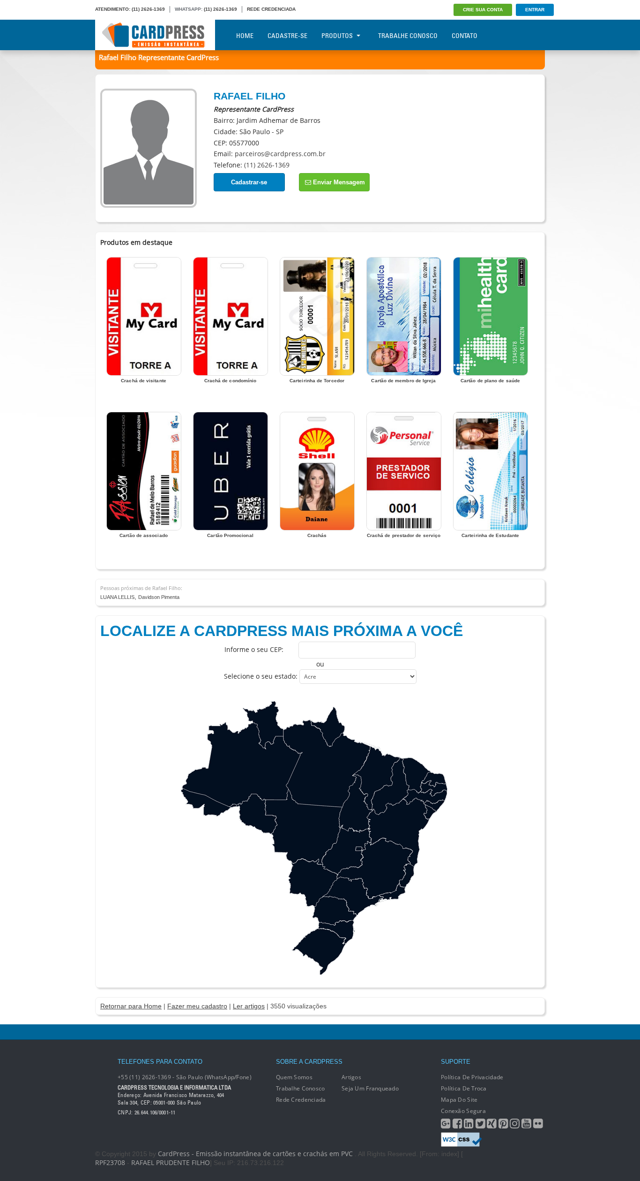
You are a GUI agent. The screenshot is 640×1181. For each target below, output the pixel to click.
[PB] (433, 788)
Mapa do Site (459, 1100)
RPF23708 (110, 1162)
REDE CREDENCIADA (271, 9)
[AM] (242, 764)
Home (244, 35)
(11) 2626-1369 (148, 9)
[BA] (398, 832)
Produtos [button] (337, 35)
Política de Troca (464, 1088)
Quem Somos (294, 1077)
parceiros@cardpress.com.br (280, 153)
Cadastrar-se (249, 182)
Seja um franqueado (370, 1088)
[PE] (424, 797)
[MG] (374, 868)
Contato (464, 35)
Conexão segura (463, 1111)
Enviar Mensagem (338, 182)
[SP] (353, 896)
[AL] (434, 806)
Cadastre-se (287, 35)
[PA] (327, 763)
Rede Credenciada (301, 1100)
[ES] (407, 875)
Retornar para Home (131, 1006)
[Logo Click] (155, 35)
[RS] (318, 952)
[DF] (359, 849)
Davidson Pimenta (158, 597)
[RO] (253, 814)
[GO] (346, 850)
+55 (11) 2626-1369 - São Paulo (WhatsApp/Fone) (185, 1077)
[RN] (433, 779)
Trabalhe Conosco (408, 35)
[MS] (312, 882)
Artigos (351, 1077)
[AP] (328, 727)
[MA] (376, 777)
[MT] (303, 827)
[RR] (263, 725)
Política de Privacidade (472, 1077)
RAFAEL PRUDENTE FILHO (170, 1162)
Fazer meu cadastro (197, 1006)
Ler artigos (249, 1006)
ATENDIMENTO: (112, 9)
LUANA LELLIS (117, 597)
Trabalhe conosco (300, 1088)
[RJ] (391, 893)
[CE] (416, 775)
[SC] (336, 932)
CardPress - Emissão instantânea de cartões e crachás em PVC (255, 1153)
